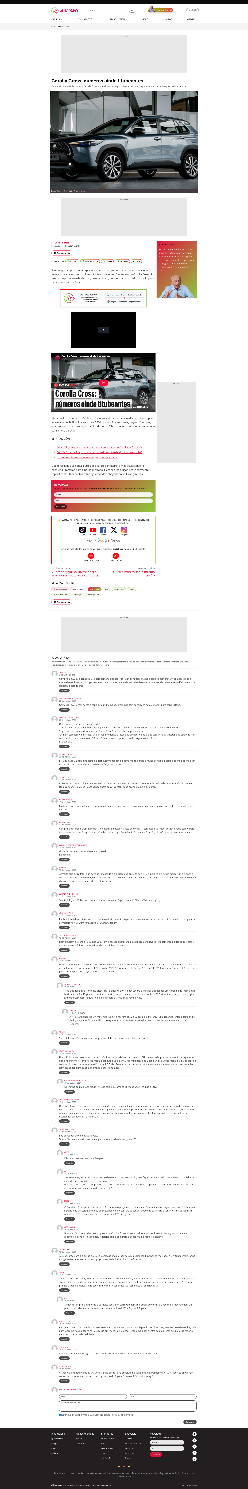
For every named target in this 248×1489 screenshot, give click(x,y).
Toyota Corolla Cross (61, 594)
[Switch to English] (124, 1466)
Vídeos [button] (145, 19)
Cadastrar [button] (60, 506)
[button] (132, 11)
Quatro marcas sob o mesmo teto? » (134, 573)
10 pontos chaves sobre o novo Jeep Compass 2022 (87, 457)
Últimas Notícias (61, 589)
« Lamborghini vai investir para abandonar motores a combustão (76, 573)
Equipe (54, 1443)
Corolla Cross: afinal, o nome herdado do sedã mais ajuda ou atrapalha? (99, 452)
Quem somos (57, 1438)
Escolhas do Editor (133, 1443)
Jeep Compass (118, 589)
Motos (103, 1443)
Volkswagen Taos (93, 594)
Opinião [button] (191, 19)
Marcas (79, 1438)
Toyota (131, 589)
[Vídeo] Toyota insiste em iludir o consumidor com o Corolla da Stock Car (100, 447)
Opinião (128, 1438)
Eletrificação (105, 1458)
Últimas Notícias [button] (117, 19)
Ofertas (128, 1458)
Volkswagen (77, 594)
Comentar (190, 1422)
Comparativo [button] (85, 19)
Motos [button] (168, 19)
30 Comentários (62, 253)
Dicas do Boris (64, 27)
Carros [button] (55, 19)
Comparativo (81, 1443)
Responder (64, 690)
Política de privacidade (189, 1485)
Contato (54, 1448)
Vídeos (103, 1453)
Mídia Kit (55, 1453)
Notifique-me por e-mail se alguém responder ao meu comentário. (97, 1414)
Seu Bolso (129, 1448)
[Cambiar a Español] (128, 1466)
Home (53, 27)
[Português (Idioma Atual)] (119, 1466)
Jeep (106, 589)
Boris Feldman (62, 242)
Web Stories (130, 1453)
